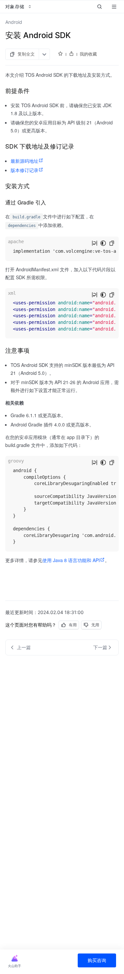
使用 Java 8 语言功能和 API (71, 560)
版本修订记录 (24, 170)
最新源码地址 (24, 160)
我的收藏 (88, 54)
